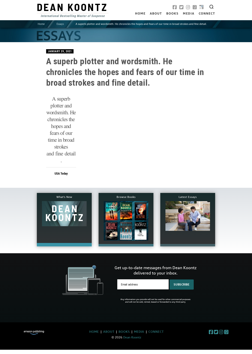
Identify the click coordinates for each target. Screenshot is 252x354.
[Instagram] (188, 7)
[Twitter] (181, 7)
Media (188, 14)
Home (140, 14)
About (156, 14)
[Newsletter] (201, 7)
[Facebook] (175, 7)
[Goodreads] (195, 7)
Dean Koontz (72, 7)
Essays (60, 24)
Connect (207, 14)
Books (172, 14)
